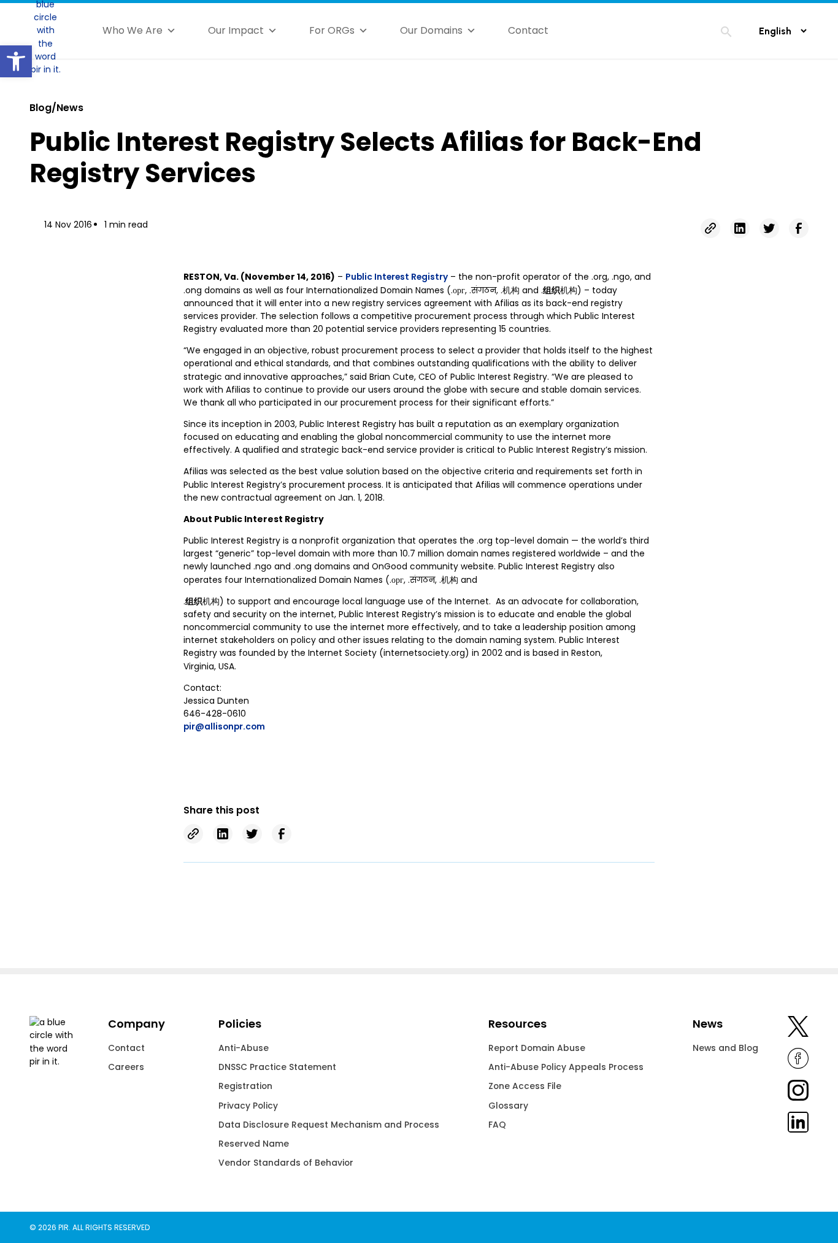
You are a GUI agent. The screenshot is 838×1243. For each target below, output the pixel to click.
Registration (245, 1086)
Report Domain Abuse (536, 1048)
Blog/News (56, 108)
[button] (16, 61)
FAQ (497, 1124)
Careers (126, 1067)
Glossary (508, 1105)
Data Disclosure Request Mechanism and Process (328, 1124)
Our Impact (236, 30)
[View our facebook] (798, 1061)
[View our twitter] (798, 1029)
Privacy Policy (248, 1105)
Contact (528, 30)
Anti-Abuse (243, 1048)
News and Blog (725, 1048)
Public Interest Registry (396, 277)
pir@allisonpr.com (224, 726)
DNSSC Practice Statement (277, 1067)
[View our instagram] (798, 1093)
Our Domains (431, 30)
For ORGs (332, 30)
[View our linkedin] (798, 1124)
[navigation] (726, 34)
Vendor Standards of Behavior (285, 1162)
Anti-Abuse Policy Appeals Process (566, 1067)
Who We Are (132, 30)
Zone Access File (524, 1086)
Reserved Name (253, 1143)
